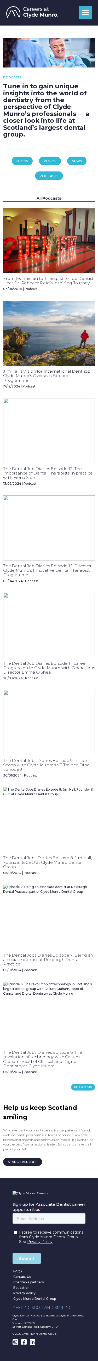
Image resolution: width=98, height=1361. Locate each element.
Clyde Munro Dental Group (34, 1299)
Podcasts (49, 176)
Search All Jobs (22, 1162)
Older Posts (83, 1087)
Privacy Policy (24, 1293)
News (77, 161)
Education (21, 1288)
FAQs (17, 1271)
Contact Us (22, 1277)
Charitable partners (28, 1282)
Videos (50, 161)
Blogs (22, 161)
